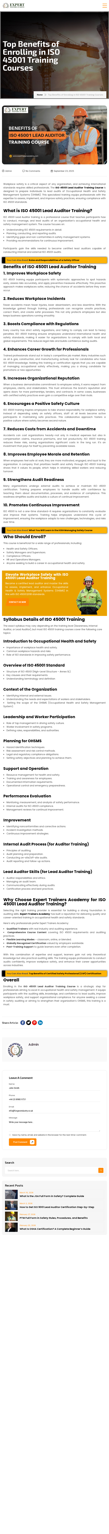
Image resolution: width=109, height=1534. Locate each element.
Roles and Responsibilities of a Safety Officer (54, 260)
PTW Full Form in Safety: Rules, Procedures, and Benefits (54, 1218)
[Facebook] (22, 1022)
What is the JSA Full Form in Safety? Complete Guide (52, 1196)
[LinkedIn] (40, 1022)
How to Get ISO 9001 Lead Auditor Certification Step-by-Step (57, 1207)
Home (40, 94)
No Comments (33, 171)
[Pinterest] (34, 1022)
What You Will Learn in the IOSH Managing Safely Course (60, 530)
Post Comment (20, 1142)
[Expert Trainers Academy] (14, 6)
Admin (8, 171)
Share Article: (10, 1022)
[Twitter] (28, 1022)
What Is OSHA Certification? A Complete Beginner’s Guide (55, 1229)
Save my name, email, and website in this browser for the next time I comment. (49, 1135)
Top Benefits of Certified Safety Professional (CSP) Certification (65, 973)
